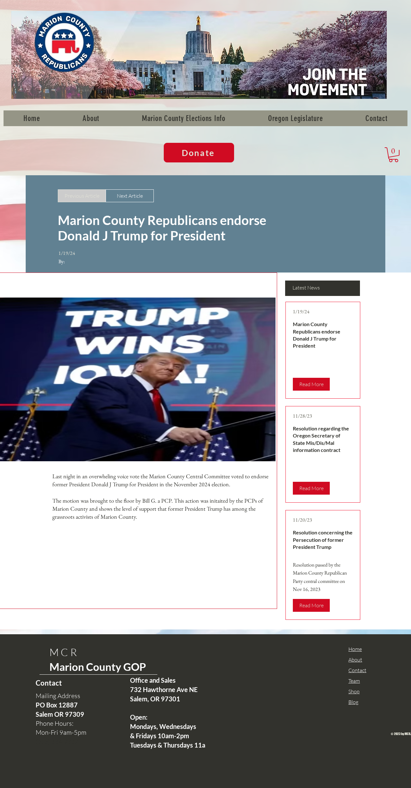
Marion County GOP (97, 666)
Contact (357, 670)
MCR (64, 652)
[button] (393, 154)
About (355, 659)
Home (355, 649)
